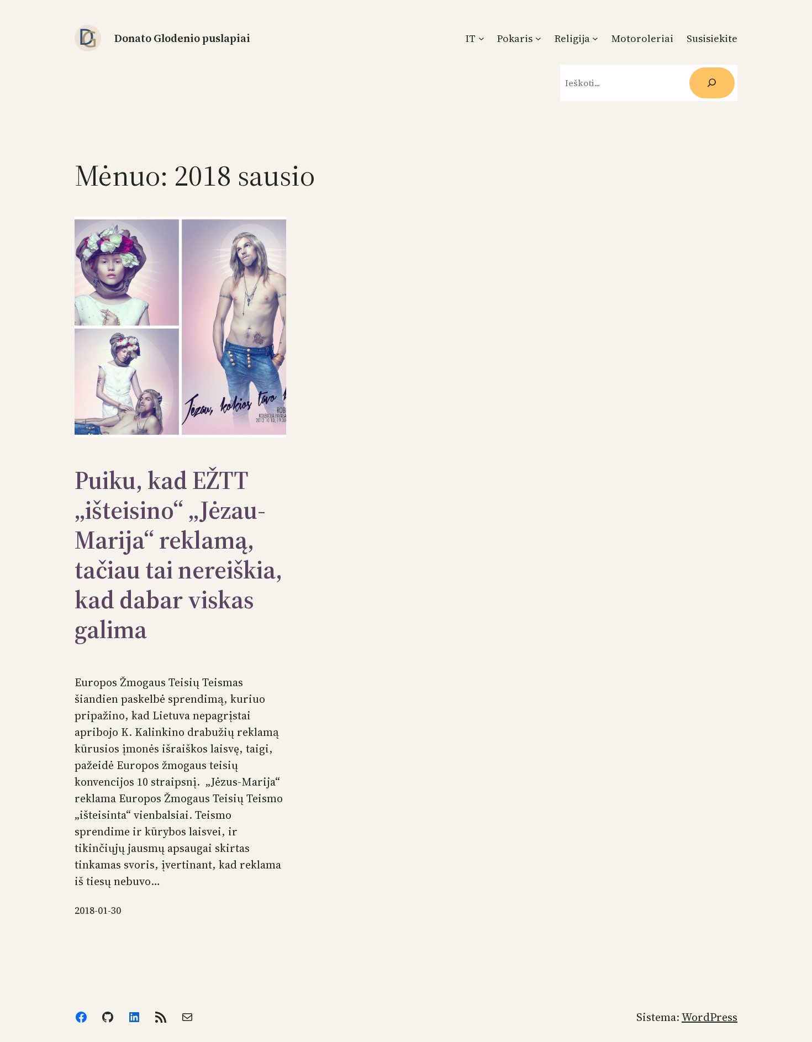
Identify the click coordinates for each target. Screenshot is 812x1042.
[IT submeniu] (481, 38)
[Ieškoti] (712, 82)
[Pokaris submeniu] (538, 38)
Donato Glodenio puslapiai (182, 38)
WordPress (709, 1017)
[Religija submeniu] (595, 38)
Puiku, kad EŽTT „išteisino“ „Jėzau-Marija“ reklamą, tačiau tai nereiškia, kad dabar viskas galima (178, 554)
